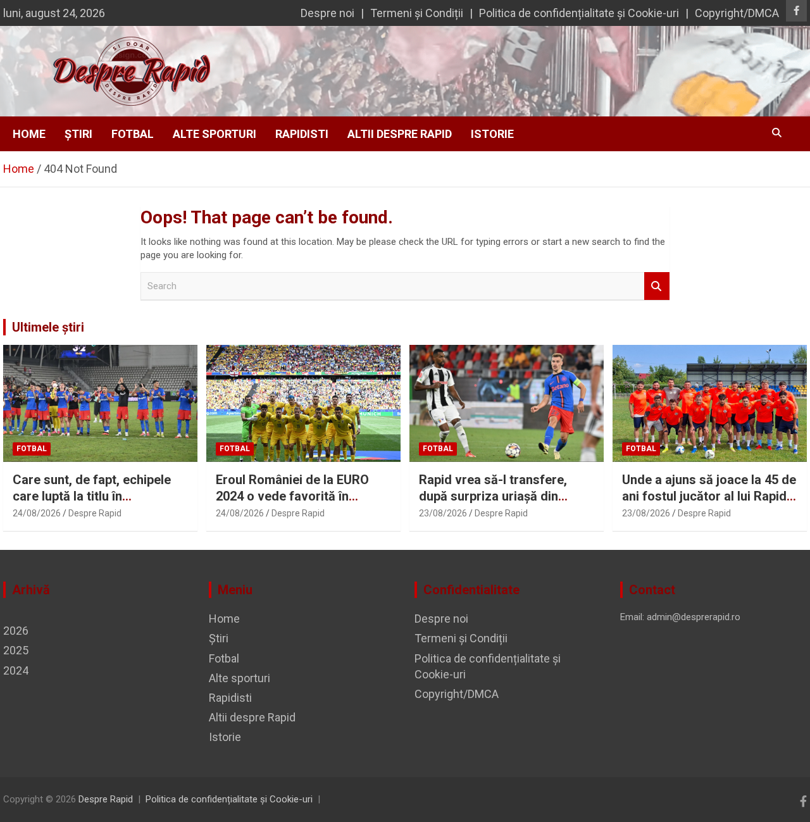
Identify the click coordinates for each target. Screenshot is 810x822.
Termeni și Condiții (416, 13)
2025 (15, 650)
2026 (15, 630)
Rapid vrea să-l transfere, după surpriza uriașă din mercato (493, 496)
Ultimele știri (48, 327)
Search (657, 286)
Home (29, 133)
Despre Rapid (95, 513)
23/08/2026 (443, 513)
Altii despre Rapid (399, 133)
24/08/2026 (37, 513)
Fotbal (132, 133)
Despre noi (327, 13)
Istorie (492, 133)
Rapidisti (301, 133)
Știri (78, 133)
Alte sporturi (214, 133)
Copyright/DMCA (737, 13)
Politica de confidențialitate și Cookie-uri (579, 13)
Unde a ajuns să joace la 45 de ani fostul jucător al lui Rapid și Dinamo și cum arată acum (709, 496)
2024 (15, 670)
